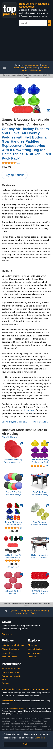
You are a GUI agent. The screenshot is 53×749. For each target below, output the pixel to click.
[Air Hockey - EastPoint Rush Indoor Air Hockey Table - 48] (48, 476)
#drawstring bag (41, 610)
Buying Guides (35, 653)
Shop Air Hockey (9, 437)
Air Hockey (35, 124)
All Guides (32, 645)
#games (13, 610)
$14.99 (6, 167)
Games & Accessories (18, 119)
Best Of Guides (35, 649)
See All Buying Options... (14, 422)
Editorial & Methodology (13, 645)
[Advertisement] (26, 45)
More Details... (40, 422)
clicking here (28, 410)
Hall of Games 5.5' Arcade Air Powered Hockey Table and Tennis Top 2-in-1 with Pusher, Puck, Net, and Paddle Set (40, 556)
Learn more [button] (39, 738)
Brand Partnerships (11, 668)
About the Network (10, 672)
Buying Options (14, 175)
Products (32, 657)
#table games (22, 613)
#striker (33, 613)
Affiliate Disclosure (10, 649)
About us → (7, 634)
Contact (5, 683)
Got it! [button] (25, 744)
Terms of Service (9, 657)
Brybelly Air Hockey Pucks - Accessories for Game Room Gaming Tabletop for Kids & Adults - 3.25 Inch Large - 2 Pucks (13, 460)
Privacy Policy (8, 653)
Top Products (7, 701)
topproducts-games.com (17, 708)
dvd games (35, 70)
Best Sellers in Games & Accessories (34, 5)
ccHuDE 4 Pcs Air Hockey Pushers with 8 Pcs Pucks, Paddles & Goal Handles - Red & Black (13, 556)
